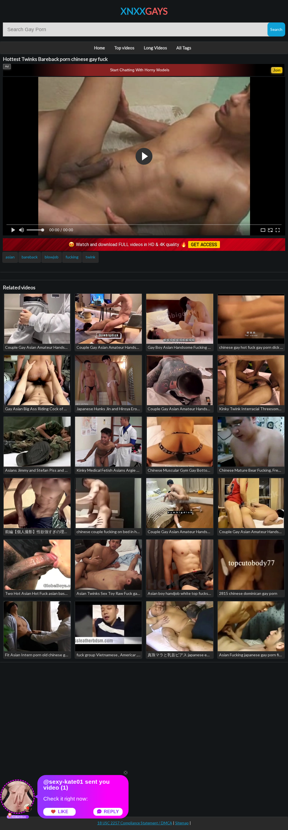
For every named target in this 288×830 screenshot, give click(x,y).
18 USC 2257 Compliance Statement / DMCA (134, 823)
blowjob (51, 256)
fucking (72, 256)
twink (90, 256)
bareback (30, 256)
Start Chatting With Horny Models (139, 70)
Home (99, 47)
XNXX (144, 11)
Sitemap (182, 823)
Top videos (124, 47)
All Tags (183, 47)
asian (10, 256)
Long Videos (155, 47)
